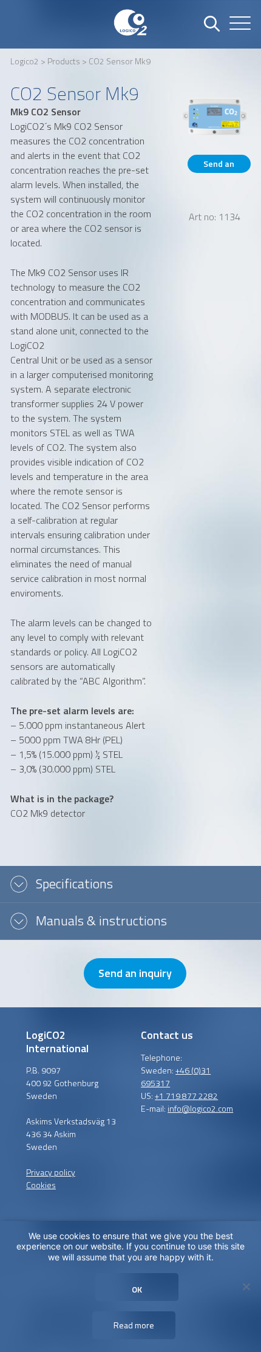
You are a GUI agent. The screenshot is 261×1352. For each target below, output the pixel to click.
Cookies (41, 1184)
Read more (134, 1325)
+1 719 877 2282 (186, 1095)
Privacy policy (50, 1172)
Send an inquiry (218, 165)
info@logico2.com (200, 1108)
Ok (137, 1289)
